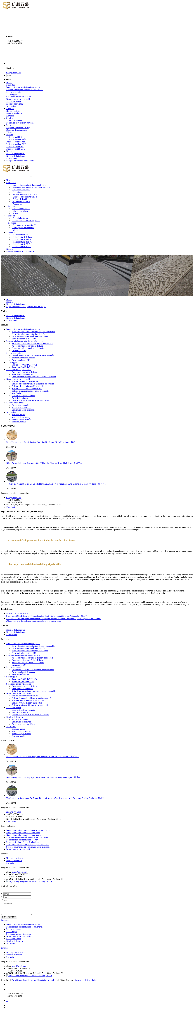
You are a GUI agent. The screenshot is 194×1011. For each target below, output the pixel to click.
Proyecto (10, 116)
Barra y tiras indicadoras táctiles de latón (28, 334)
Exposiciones (11, 158)
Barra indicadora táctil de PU (24, 339)
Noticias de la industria (15, 156)
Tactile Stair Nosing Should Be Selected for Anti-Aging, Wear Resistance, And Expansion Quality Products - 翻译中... (56, 484)
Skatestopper (11, 94)
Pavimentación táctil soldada (23, 358)
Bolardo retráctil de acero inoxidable (27, 388)
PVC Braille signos (20, 398)
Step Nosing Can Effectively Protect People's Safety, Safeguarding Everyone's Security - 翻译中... (47, 616)
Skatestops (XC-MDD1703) (23, 367)
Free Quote (11, 507)
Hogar (9, 82)
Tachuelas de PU (19, 350)
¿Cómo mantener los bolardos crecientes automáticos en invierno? (33, 621)
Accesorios (11, 106)
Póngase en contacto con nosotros (20, 161)
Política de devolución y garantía (20, 123)
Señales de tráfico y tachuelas (18, 97)
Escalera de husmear (14, 104)
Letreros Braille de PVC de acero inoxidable (30, 400)
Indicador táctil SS (14, 137)
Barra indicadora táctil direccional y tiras (23, 87)
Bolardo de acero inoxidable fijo (25, 381)
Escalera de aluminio (20, 405)
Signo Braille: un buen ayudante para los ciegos (26, 306)
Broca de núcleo (18, 414)
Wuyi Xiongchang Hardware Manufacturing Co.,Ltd (34, 980)
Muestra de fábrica (14, 113)
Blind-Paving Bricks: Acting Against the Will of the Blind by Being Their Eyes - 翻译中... (44, 463)
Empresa (10, 108)
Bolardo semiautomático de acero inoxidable (30, 391)
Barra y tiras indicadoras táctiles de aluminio (30, 336)
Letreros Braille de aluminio (23, 395)
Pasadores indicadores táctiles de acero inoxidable (32, 343)
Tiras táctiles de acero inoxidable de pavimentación (33, 355)
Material (9, 135)
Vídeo (8, 132)
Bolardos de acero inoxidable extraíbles (28, 386)
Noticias (9, 151)
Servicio (9, 118)
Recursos (10, 125)
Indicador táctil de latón (16, 139)
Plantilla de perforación (21, 419)
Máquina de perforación (22, 417)
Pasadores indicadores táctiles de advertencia (24, 89)
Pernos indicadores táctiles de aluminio (28, 348)
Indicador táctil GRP (14, 146)
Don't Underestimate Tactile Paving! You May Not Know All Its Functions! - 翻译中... (42, 442)
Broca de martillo (19, 422)
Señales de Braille (13, 101)
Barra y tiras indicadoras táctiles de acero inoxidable (33, 332)
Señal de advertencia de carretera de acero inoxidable (34, 377)
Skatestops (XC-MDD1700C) (24, 365)
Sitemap (77, 980)
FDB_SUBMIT (9, 917)
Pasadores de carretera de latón (24, 372)
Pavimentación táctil (14, 92)
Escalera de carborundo (21, 407)
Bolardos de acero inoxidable (18, 99)
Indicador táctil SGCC (15, 149)
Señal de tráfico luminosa (22, 374)
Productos (10, 85)
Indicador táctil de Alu (15, 142)
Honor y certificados (14, 111)
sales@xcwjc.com (13, 72)
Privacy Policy (91, 980)
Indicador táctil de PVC (16, 144)
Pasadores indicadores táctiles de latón (27, 346)
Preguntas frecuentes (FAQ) (18, 127)
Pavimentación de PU (21, 360)
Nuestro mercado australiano (18, 613)
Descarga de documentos (16, 130)
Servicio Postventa (14, 120)
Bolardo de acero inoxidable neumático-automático (33, 384)
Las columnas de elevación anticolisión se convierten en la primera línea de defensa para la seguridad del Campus (53, 618)
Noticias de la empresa (15, 153)
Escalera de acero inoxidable (23, 410)
